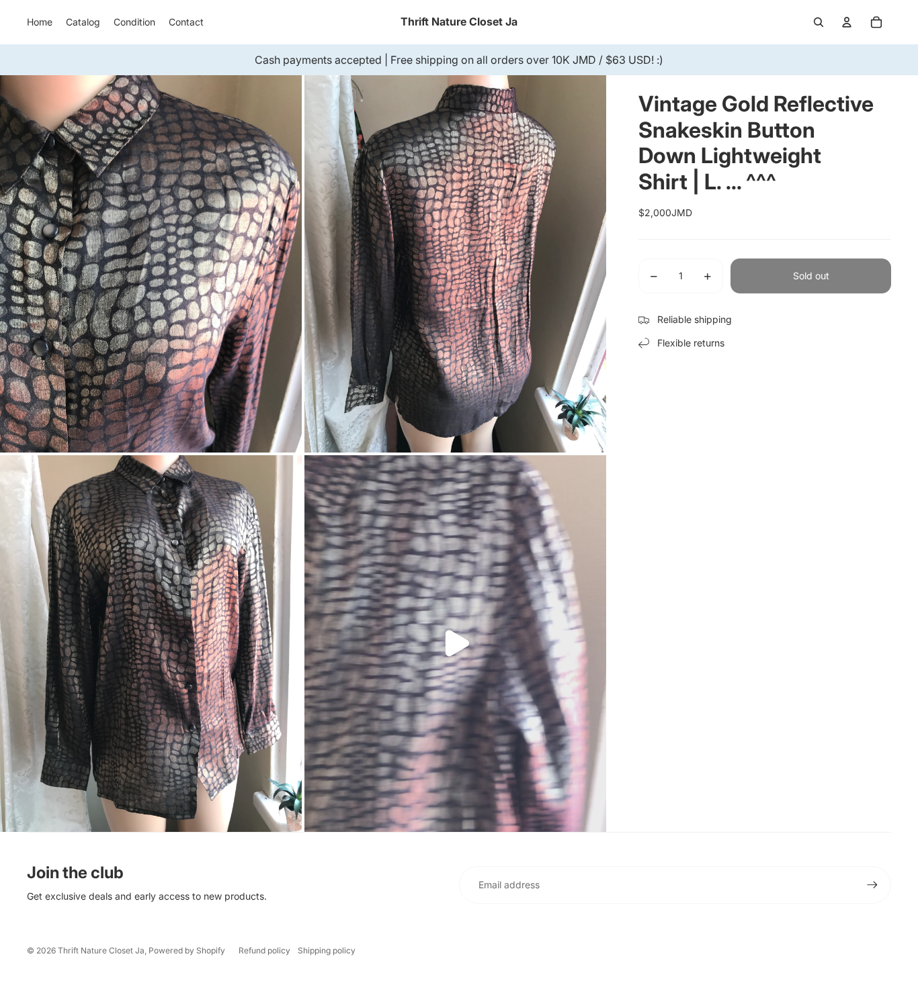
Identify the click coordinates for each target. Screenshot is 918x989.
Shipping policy (327, 950)
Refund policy (264, 950)
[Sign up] (872, 885)
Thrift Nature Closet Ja (101, 950)
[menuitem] (39, 22)
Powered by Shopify (187, 950)
